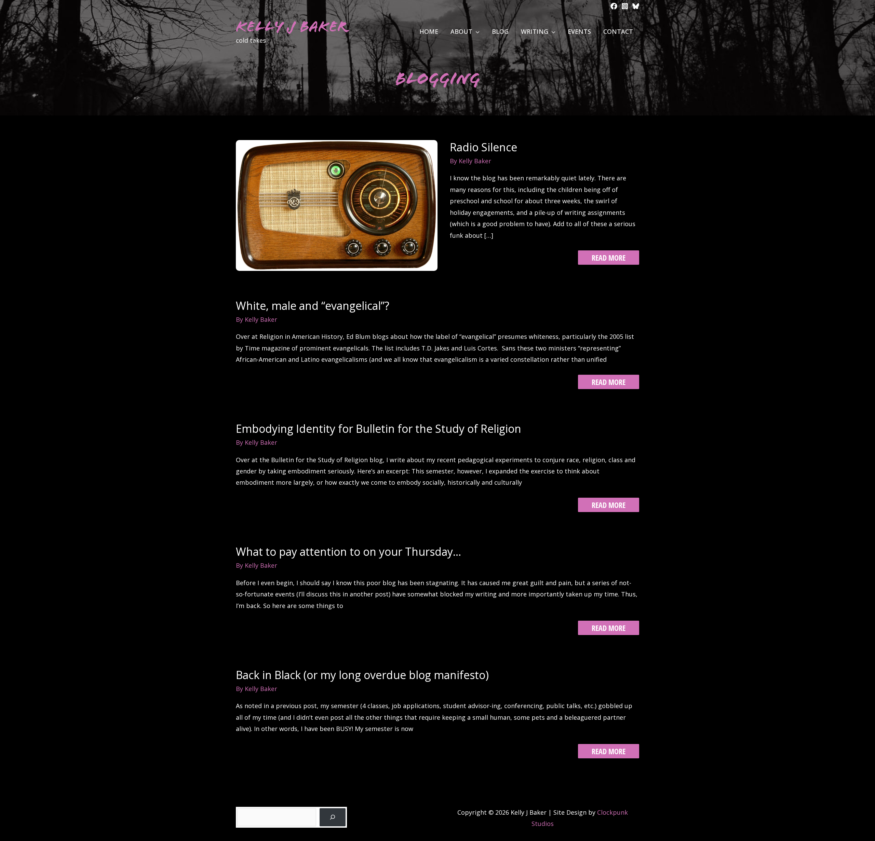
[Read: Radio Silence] (337, 205)
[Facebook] (613, 6)
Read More (608, 258)
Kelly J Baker (291, 26)
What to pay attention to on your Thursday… (348, 551)
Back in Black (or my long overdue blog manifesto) (362, 674)
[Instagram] (624, 6)
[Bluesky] (635, 6)
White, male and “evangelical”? (312, 305)
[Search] (333, 817)
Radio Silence (483, 147)
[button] (476, 31)
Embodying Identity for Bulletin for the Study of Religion (378, 428)
